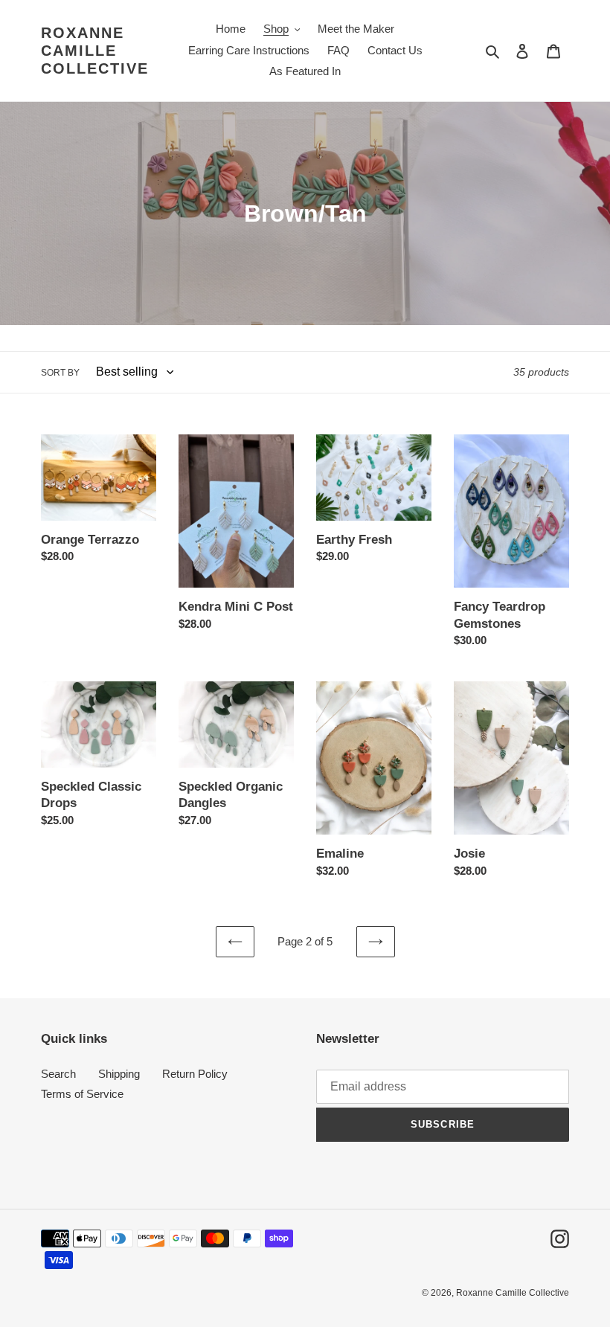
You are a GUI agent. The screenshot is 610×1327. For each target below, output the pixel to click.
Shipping (119, 1073)
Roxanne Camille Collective (95, 51)
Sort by (60, 372)
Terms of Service (82, 1093)
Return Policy (195, 1073)
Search (58, 1073)
